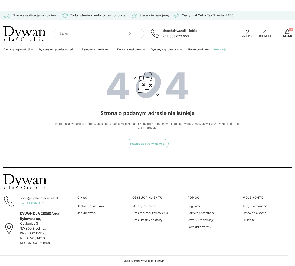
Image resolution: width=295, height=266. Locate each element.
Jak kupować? (86, 213)
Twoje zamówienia (255, 206)
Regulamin (194, 206)
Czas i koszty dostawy (147, 220)
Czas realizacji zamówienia (150, 213)
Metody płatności (144, 206)
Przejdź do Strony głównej (147, 143)
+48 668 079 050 (175, 36)
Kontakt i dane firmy (90, 206)
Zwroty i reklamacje (201, 220)
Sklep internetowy (144, 260)
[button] (139, 33)
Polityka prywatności (201, 213)
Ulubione (249, 220)
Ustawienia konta (254, 213)
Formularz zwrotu (199, 227)
